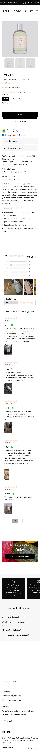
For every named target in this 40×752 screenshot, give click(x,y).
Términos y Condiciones (18, 740)
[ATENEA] (9, 63)
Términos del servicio (11, 695)
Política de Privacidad (23, 738)
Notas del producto (11, 141)
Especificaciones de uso (13, 148)
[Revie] (31, 311)
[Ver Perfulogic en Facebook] (8, 732)
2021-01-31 (8, 321)
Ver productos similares (20, 556)
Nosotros (6, 691)
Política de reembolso (11, 700)
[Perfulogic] (11, 11)
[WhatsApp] (33, 748)
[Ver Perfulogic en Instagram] (3, 732)
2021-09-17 (8, 443)
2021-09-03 (8, 404)
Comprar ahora (20, 121)
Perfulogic (11, 738)
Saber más (20, 132)
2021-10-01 (8, 490)
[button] (26, 11)
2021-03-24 (8, 365)
